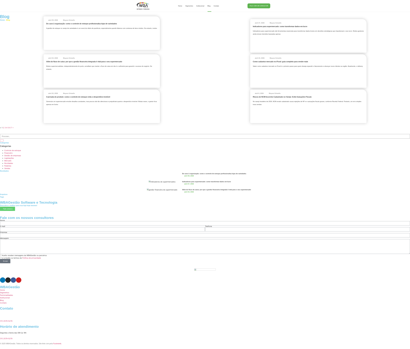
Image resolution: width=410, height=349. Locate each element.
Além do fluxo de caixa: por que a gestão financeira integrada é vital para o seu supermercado (84, 62)
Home (180, 6)
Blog (208, 6)
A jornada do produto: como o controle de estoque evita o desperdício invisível (78, 97)
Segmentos (189, 6)
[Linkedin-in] (2, 280)
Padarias (7, 166)
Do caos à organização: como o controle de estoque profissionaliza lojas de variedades (81, 24)
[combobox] (205, 136)
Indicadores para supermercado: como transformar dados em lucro (280, 26)
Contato (216, 6)
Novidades (8, 163)
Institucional (200, 6)
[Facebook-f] (13, 280)
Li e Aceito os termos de (21, 258)
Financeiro (8, 153)
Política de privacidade (31, 258)
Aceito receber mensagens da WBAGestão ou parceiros (24, 255)
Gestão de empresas (12, 155)
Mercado (7, 161)
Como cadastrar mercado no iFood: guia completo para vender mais (280, 62)
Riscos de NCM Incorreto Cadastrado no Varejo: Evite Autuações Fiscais (282, 97)
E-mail (2, 226)
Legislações (9, 158)
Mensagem (4, 238)
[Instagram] (8, 280)
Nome (2, 220)
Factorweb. (57, 344)
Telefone (208, 226)
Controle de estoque (12, 150)
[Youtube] (18, 280)
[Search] (2, 140)
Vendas (7, 168)
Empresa (3, 232)
